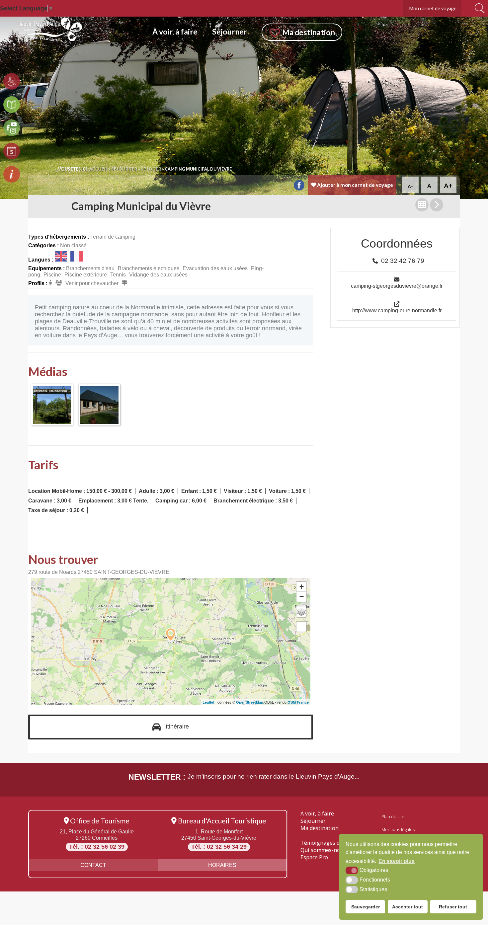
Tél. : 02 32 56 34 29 (219, 846)
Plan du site (392, 816)
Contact (93, 865)
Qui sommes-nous (323, 850)
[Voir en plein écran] (301, 627)
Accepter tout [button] (407, 906)
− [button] (301, 596)
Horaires (222, 865)
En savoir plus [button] (396, 861)
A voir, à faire (317, 813)
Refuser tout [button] (453, 906)
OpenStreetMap (249, 702)
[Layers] (301, 611)
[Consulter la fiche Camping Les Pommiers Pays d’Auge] (436, 204)
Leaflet (208, 702)
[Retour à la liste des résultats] (422, 204)
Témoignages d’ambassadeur (337, 842)
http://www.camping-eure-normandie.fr (397, 310)
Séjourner (313, 820)
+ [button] (301, 586)
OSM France (298, 702)
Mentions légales (398, 829)
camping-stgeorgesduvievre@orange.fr (397, 286)
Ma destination (319, 828)
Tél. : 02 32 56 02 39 (96, 846)
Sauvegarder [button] (365, 906)
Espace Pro (314, 857)
